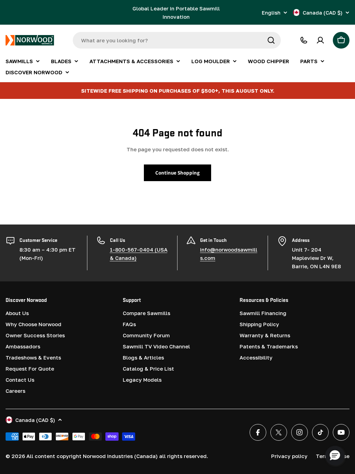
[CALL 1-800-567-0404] (304, 40)
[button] (335, 455)
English (271, 12)
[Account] (320, 40)
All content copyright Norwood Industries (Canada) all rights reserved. (117, 456)
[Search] (271, 40)
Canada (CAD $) (323, 12)
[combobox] (177, 40)
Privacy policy (289, 456)
